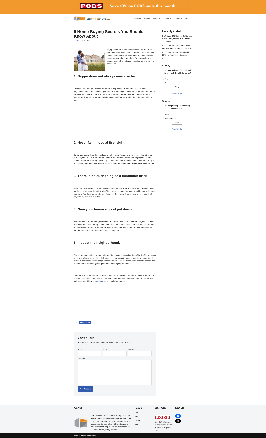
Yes (166, 79)
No (166, 83)
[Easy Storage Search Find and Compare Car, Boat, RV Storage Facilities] (92, 18)
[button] (140, 18)
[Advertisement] (115, 125)
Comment (82, 359)
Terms (137, 424)
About (137, 416)
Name (80, 349)
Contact (137, 412)
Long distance (170, 118)
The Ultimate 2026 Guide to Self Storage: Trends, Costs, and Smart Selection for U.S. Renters (177, 39)
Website (131, 349)
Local (167, 114)
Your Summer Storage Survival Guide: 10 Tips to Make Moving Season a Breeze (176, 55)
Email (105, 349)
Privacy (137, 420)
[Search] (190, 18)
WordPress (92, 435)
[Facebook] (178, 416)
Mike (77, 41)
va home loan (98, 281)
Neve (76, 435)
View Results (177, 93)
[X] (178, 421)
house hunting (85, 322)
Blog (186, 18)
